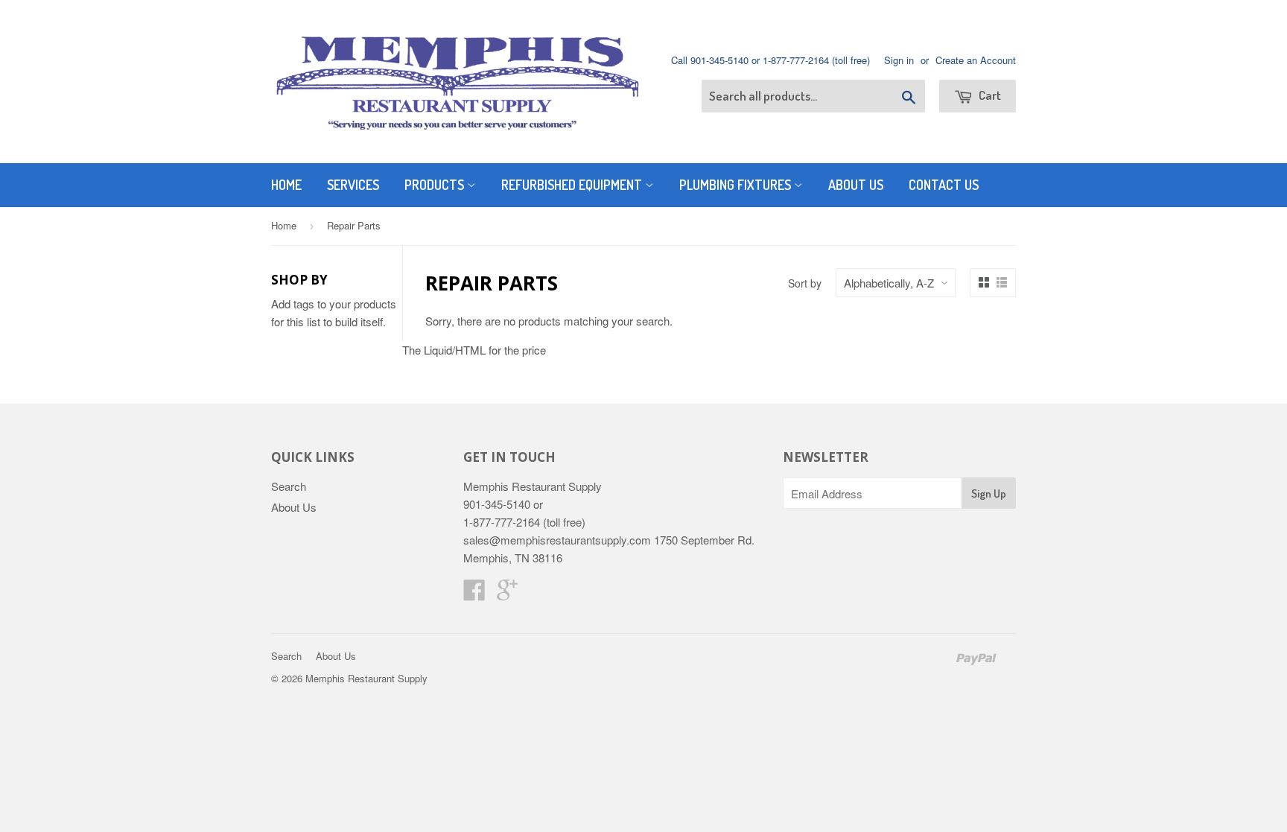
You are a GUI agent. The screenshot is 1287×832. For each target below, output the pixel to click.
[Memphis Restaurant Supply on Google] (507, 594)
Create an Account (975, 60)
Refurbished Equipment (573, 185)
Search (288, 486)
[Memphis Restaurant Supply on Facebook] (474, 594)
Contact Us (944, 185)
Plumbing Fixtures (736, 185)
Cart (988, 95)
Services (353, 185)
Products (435, 185)
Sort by (805, 283)
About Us (855, 185)
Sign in (899, 60)
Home (286, 185)
